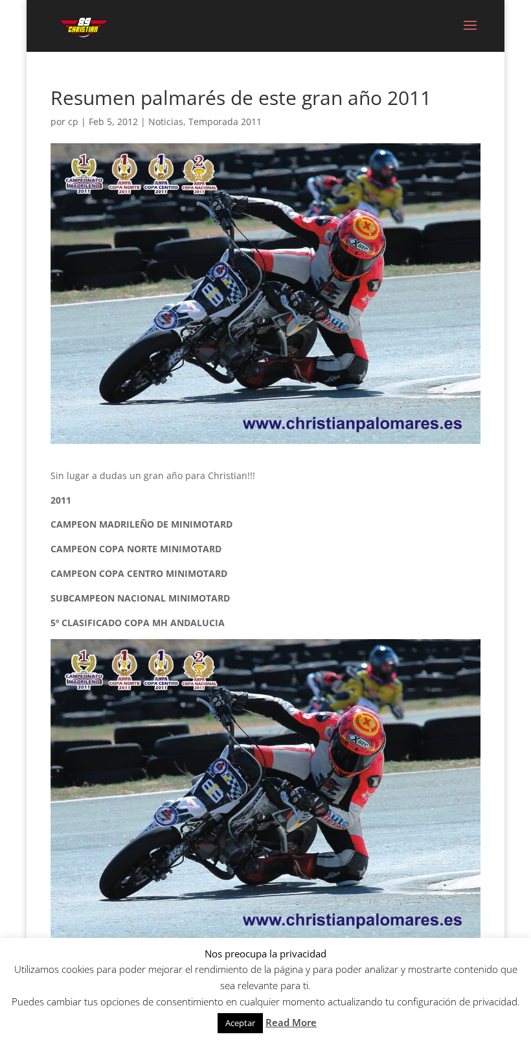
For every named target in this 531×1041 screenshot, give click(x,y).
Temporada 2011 (225, 121)
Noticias (165, 121)
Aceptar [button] (240, 1023)
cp (73, 121)
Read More (291, 1022)
